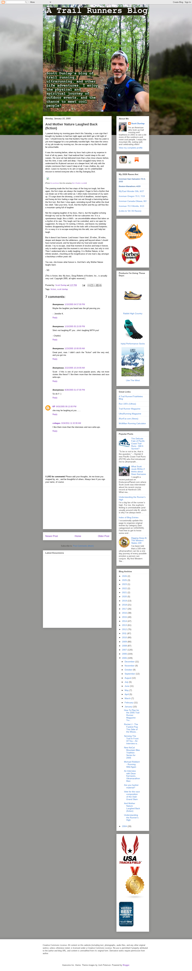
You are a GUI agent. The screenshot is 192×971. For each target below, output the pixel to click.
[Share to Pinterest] (100, 285)
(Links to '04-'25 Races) (130, 211)
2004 (125, 826)
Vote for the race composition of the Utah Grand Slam (132, 795)
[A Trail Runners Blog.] (134, 244)
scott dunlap (62, 289)
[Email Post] (83, 285)
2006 (125, 654)
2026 (125, 576)
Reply (54, 317)
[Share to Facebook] (97, 285)
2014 (125, 621)
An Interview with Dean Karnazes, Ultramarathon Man (132, 776)
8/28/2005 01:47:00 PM (75, 390)
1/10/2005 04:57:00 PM (75, 304)
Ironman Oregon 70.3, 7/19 (132, 196)
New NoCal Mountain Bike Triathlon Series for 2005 (132, 752)
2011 (124, 633)
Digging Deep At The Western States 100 (139, 540)
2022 (125, 588)
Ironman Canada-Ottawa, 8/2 (133, 201)
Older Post (103, 536)
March (128, 698)
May (127, 690)
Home (78, 536)
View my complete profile (130, 148)
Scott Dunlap (61, 285)
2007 (125, 650)
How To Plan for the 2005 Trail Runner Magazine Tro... (131, 715)
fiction (53, 289)
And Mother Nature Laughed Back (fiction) (132, 807)
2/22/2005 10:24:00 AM (75, 368)
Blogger (126, 965)
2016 (125, 613)
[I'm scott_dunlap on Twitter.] (130, 163)
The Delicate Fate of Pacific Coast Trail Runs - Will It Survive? (138, 443)
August (128, 678)
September (130, 674)
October (129, 669)
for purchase (54, 183)
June (127, 686)
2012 (125, 629)
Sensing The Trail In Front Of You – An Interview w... (131, 740)
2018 (125, 605)
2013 (125, 625)
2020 (125, 596)
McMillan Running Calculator (132, 423)
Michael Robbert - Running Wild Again (132, 764)
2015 (125, 617)
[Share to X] (94, 285)
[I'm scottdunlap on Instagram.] (123, 163)
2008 (125, 645)
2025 (125, 580)
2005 (125, 658)
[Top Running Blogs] (135, 898)
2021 (125, 592)
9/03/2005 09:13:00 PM (66, 406)
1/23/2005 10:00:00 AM (75, 348)
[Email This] (88, 285)
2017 (125, 609)
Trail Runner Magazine (129, 409)
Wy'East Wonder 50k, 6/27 (131, 191)
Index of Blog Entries (128, 517)
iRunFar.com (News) (128, 418)
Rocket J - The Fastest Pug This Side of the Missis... (131, 728)
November (130, 665)
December (130, 661)
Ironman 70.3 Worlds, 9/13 (131, 206)
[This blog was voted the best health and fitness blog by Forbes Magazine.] (132, 264)
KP (53, 406)
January (129, 706)
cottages (56, 423)
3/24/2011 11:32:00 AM (71, 423)
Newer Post (51, 536)
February (129, 702)
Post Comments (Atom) (83, 546)
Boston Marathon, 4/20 (130, 186)
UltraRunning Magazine (130, 413)
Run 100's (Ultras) (127, 404)
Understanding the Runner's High (131, 817)
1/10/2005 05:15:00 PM (75, 326)
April (127, 694)
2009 (125, 641)
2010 (125, 637)
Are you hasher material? (131, 786)
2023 (125, 584)
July (127, 682)
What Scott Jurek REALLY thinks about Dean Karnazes (138, 470)
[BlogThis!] (91, 285)
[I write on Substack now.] (136, 163)
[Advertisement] (77, 508)
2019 (125, 600)
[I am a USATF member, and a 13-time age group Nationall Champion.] (130, 863)
